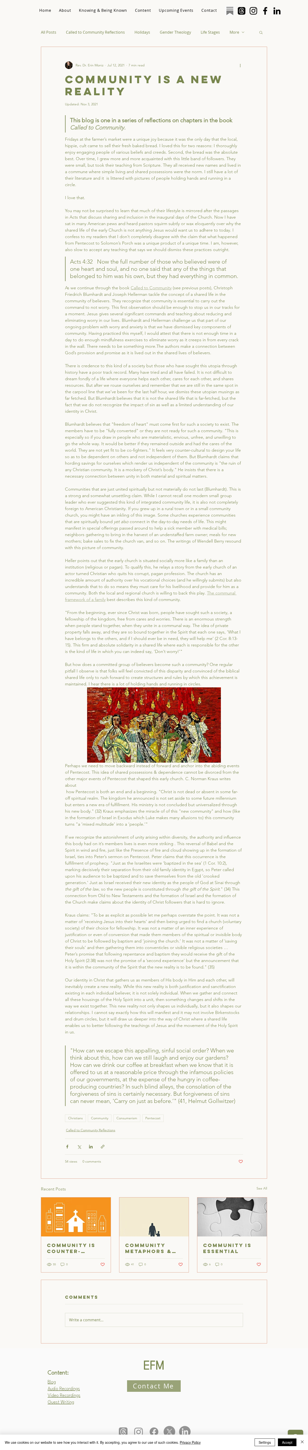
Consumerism (126, 1118)
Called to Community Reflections (95, 32)
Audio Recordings (64, 1389)
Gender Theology (175, 32)
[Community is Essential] (232, 1216)
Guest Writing (61, 1402)
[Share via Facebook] (67, 1146)
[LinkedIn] (277, 11)
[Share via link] (102, 1146)
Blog (52, 1382)
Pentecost (152, 1118)
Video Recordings (64, 1395)
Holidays (142, 32)
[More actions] (240, 65)
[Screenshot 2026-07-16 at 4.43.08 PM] (230, 11)
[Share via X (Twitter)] (79, 1146)
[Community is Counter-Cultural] (76, 1216)
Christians (75, 1118)
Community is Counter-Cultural (71, 1248)
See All (262, 1188)
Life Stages (210, 32)
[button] (261, 32)
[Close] (302, 1442)
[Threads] (242, 11)
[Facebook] (265, 11)
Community (99, 1118)
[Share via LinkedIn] (91, 1146)
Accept (287, 1442)
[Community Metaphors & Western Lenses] (154, 1216)
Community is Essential (227, 1248)
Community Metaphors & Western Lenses (148, 1248)
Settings (265, 1442)
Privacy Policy (190, 1442)
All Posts (48, 32)
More (234, 32)
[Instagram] (253, 11)
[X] (169, 1431)
